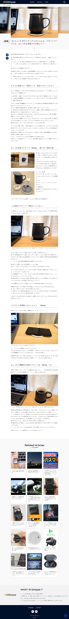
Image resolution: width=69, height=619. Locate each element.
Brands (32, 2)
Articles (39, 2)
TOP (4, 5)
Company (30, 607)
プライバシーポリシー (34, 615)
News (46, 2)
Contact (38, 607)
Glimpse (9, 2)
